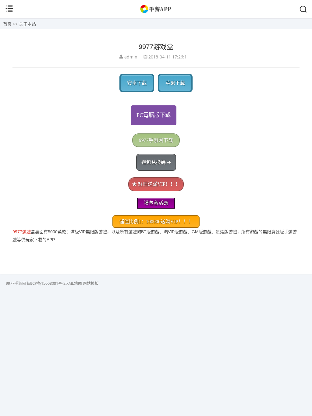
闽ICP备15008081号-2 (46, 283)
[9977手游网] (156, 12)
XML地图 (74, 283)
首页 (7, 24)
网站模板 (91, 283)
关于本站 (27, 24)
